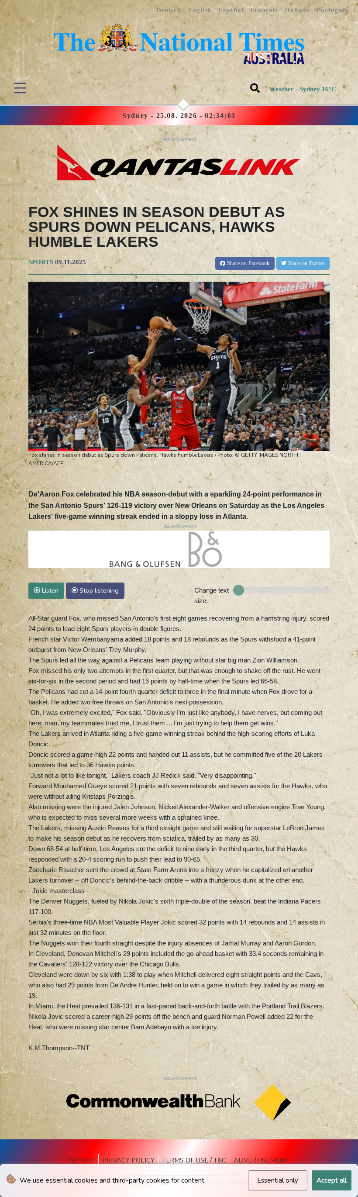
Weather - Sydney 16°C (302, 89)
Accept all (332, 1180)
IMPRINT (81, 1160)
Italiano (297, 10)
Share (248, 263)
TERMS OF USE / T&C (194, 1160)
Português (332, 10)
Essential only (277, 1180)
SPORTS (40, 262)
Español (230, 10)
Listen (49, 590)
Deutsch (168, 10)
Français (264, 10)
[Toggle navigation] (19, 88)
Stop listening (98, 590)
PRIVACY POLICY (128, 1160)
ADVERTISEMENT (261, 1160)
